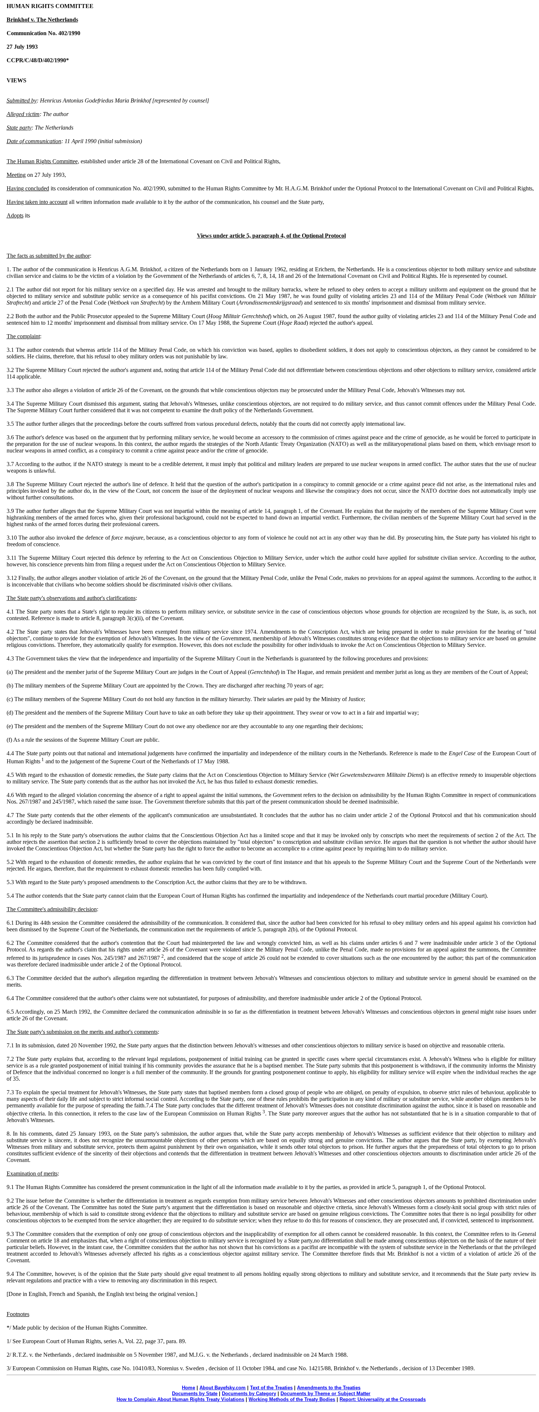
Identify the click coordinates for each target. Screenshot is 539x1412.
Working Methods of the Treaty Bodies (292, 1399)
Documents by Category (249, 1393)
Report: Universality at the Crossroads (383, 1399)
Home (188, 1387)
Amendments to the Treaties (328, 1387)
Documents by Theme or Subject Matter (325, 1393)
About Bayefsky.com (222, 1387)
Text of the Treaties (271, 1387)
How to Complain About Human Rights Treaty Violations (180, 1399)
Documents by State (194, 1393)
